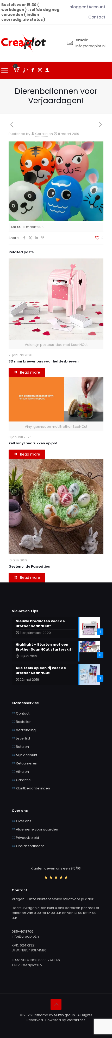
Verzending (26, 730)
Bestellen (24, 721)
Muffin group (64, 1015)
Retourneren (26, 763)
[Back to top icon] (56, 1004)
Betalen (22, 746)
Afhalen (22, 771)
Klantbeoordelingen (33, 788)
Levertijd (23, 738)
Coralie (41, 133)
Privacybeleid (27, 837)
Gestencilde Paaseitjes (29, 566)
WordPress (76, 1019)
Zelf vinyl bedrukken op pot (33, 443)
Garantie (23, 779)
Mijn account (26, 754)
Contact (22, 713)
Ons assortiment (30, 846)
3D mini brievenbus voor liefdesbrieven (44, 361)
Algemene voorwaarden (37, 829)
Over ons (23, 821)
